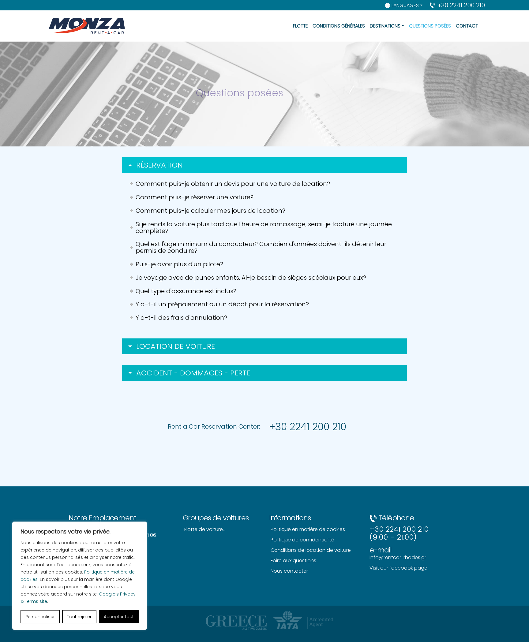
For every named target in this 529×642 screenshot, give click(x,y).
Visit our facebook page (398, 567)
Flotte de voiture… (205, 529)
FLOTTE (300, 26)
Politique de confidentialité (302, 539)
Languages (405, 5)
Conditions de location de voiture (311, 550)
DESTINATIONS (385, 26)
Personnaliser (40, 617)
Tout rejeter (79, 617)
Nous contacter (289, 570)
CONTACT (467, 26)
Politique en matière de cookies (308, 529)
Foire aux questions (293, 560)
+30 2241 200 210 (461, 5)
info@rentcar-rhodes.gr (398, 557)
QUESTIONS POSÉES (430, 26)
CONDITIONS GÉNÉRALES (339, 26)
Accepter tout (119, 617)
